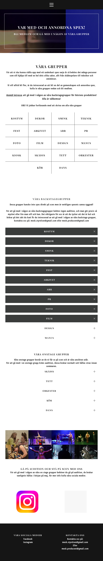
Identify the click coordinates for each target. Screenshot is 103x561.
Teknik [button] (49, 260)
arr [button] (49, 289)
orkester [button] (49, 390)
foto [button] (49, 308)
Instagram (28, 542)
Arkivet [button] (49, 279)
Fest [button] (49, 270)
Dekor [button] (49, 241)
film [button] (49, 318)
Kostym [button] (49, 231)
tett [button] (49, 381)
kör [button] (49, 400)
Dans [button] (49, 410)
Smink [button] (49, 250)
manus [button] (49, 337)
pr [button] (49, 299)
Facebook (27, 538)
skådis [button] (49, 371)
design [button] (49, 328)
